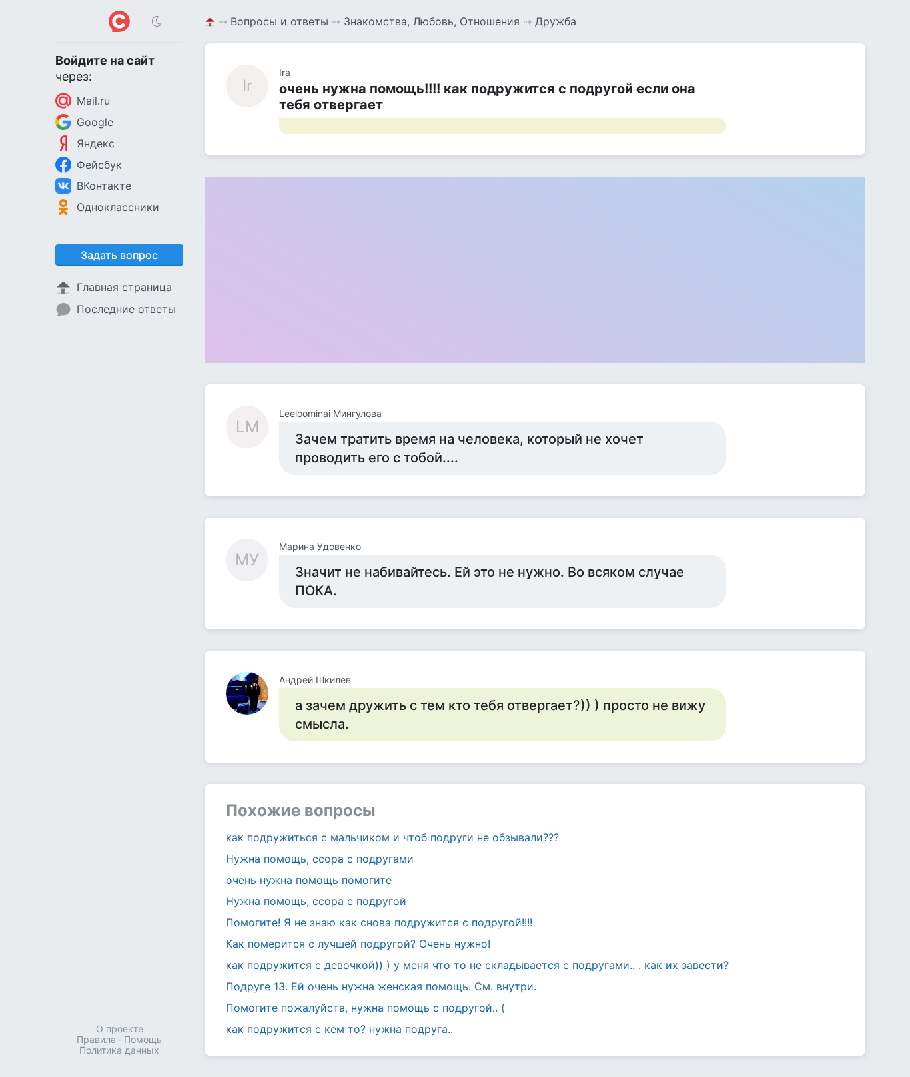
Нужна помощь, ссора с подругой (316, 901)
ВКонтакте (104, 185)
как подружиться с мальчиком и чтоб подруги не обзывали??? (392, 837)
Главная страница (124, 287)
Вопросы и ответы (279, 21)
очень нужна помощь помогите (309, 880)
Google (95, 122)
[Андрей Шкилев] (252, 693)
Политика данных (119, 1050)
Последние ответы (126, 309)
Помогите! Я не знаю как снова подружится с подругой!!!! (379, 922)
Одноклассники (118, 207)
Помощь (143, 1039)
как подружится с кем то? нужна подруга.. (339, 1029)
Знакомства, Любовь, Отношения (432, 21)
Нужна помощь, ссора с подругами (320, 858)
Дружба (555, 21)
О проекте (119, 1028)
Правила (96, 1039)
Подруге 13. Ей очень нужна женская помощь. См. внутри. (381, 986)
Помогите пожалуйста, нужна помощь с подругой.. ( (365, 1007)
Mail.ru (93, 100)
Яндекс (96, 143)
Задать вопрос (119, 255)
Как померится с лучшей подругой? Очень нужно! (358, 943)
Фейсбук (99, 164)
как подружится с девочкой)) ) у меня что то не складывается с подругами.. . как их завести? (477, 965)
